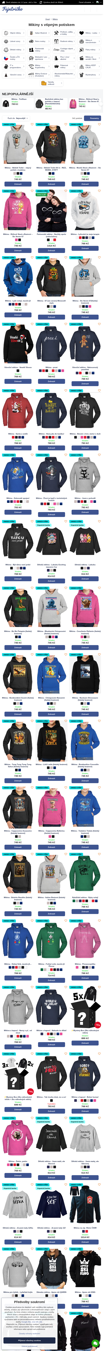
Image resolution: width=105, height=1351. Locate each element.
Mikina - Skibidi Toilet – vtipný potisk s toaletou (18, 169)
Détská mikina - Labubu (85, 565)
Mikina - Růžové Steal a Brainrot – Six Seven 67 (89, 100)
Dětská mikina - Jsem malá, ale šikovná (51, 1162)
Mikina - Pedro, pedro (18, 1161)
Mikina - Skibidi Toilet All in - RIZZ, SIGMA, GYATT (51, 169)
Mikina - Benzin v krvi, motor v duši (85, 434)
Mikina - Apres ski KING (85, 1292)
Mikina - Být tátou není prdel (18, 565)
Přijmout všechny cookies (29, 1340)
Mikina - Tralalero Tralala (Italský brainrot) (85, 832)
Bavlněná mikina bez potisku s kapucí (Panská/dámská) (54, 101)
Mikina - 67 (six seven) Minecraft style (51, 302)
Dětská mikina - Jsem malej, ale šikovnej (85, 1162)
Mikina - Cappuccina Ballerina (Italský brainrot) (51, 832)
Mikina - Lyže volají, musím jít (18, 301)
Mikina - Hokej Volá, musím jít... (18, 964)
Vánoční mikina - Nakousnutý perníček (85, 368)
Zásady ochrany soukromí (29, 1333)
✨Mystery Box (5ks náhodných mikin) (85, 1031)
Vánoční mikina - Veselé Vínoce (18, 367)
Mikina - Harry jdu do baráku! (51, 434)
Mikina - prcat (51, 367)
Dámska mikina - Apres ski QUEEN (51, 1292)
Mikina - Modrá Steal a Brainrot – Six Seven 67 (85, 169)
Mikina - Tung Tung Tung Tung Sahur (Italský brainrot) (17, 765)
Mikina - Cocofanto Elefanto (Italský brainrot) (85, 632)
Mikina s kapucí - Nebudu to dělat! (51, 1030)
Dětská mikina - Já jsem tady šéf (51, 1228)
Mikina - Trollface (19, 99)
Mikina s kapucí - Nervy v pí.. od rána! (18, 1031)
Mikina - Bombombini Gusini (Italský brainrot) (18, 699)
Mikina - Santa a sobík (18, 434)
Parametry (94, 118)
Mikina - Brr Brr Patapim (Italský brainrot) (18, 632)
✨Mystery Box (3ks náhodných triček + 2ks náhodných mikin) (18, 1098)
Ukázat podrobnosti (29, 1346)
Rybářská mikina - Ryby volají (85, 897)
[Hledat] (87, 9)
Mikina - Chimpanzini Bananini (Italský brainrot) (51, 699)
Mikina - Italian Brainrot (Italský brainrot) (51, 898)
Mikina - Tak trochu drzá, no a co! (51, 1097)
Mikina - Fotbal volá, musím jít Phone (51, 965)
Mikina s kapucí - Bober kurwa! (85, 1097)
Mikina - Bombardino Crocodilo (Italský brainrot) (85, 765)
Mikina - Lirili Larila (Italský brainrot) (51, 764)
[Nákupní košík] (94, 9)
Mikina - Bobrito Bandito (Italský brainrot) (18, 898)
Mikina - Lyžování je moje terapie (85, 234)
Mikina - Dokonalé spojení (18, 498)
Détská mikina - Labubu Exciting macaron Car (51, 566)
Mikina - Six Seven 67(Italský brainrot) (85, 302)
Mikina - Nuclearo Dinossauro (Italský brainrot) (85, 699)
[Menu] (100, 9)
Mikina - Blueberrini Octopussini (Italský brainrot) (51, 632)
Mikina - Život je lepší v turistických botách (51, 499)
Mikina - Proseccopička (85, 964)
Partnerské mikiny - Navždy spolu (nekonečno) (51, 235)
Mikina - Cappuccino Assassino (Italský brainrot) (18, 832)
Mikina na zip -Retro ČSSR (85, 1228)
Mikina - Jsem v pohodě (85, 498)
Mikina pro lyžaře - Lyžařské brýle (18, 1292)
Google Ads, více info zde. (32, 1322)
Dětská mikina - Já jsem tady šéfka (18, 1228)
